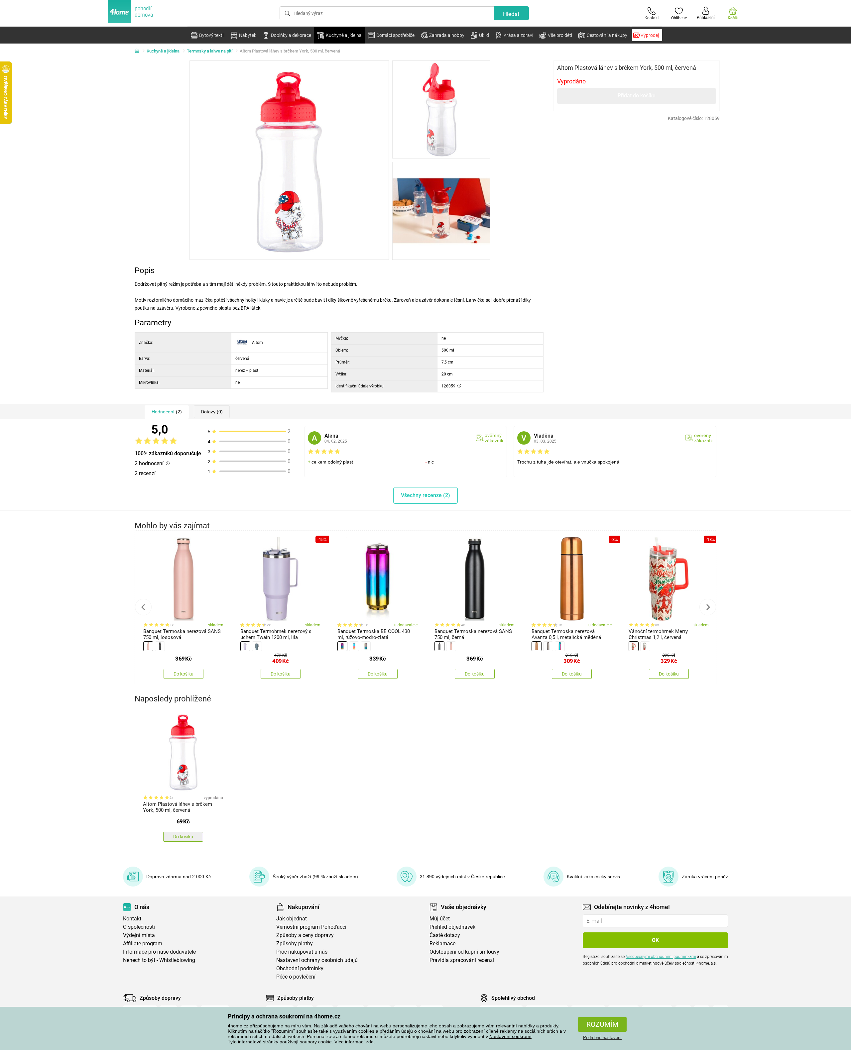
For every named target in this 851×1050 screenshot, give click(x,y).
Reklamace (442, 943)
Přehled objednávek (452, 926)
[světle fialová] (245, 646)
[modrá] (354, 646)
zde (370, 1041)
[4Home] (139, 51)
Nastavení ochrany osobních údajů (317, 960)
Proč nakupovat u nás (301, 951)
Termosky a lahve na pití (209, 51)
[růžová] (342, 646)
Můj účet (439, 918)
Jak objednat (291, 918)
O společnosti (139, 926)
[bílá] (645, 646)
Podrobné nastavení (602, 1037)
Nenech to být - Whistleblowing (159, 960)
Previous (143, 607)
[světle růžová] (365, 646)
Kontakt (132, 918)
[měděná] (536, 646)
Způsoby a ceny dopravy (305, 935)
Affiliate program (142, 943)
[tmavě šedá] (257, 646)
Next (707, 607)
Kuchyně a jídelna (163, 51)
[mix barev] (559, 646)
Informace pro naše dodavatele (159, 951)
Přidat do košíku (637, 95)
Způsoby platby (294, 943)
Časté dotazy (444, 935)
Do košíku (183, 674)
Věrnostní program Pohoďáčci (311, 926)
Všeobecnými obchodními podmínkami (661, 956)
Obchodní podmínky (299, 968)
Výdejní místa (139, 935)
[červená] (633, 646)
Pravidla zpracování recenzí (461, 960)
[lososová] (148, 646)
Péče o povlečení (295, 976)
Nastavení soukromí (510, 1036)
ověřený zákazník (494, 438)
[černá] (160, 646)
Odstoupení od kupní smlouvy (464, 951)
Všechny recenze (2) (425, 495)
